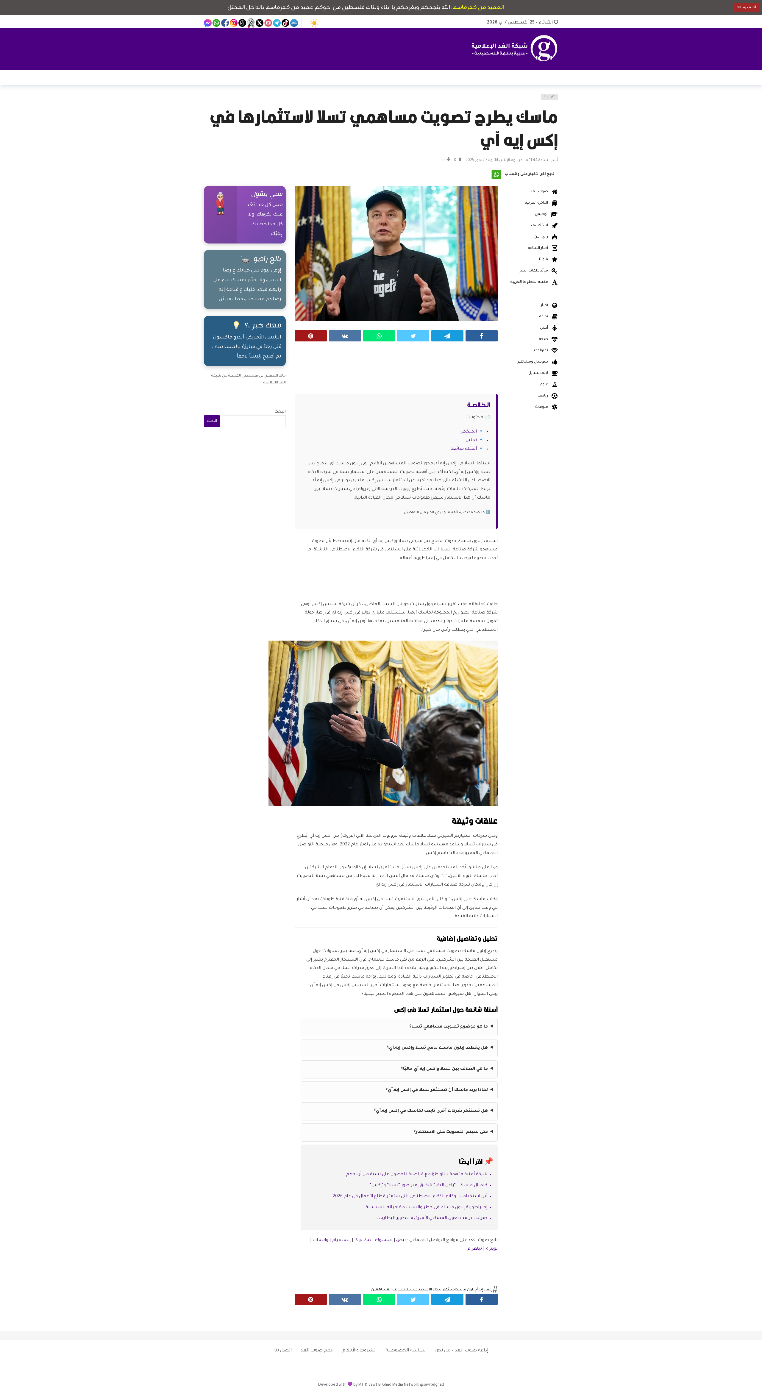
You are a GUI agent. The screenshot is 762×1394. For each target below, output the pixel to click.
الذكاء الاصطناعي (428, 1290)
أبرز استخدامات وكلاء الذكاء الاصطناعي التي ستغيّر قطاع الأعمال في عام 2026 (410, 1196)
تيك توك (362, 1240)
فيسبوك (384, 1240)
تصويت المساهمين (388, 1290)
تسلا (409, 1290)
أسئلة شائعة (463, 449)
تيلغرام (474, 1249)
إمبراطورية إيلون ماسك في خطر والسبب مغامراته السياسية (426, 1207)
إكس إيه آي (484, 1290)
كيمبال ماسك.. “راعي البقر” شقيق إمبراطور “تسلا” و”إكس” (428, 1185)
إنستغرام (341, 1240)
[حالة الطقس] (314, 23)
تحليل (471, 440)
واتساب (320, 1240)
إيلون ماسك (466, 1290)
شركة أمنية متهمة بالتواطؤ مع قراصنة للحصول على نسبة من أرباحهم (416, 1174)
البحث (280, 412)
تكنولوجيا (549, 97)
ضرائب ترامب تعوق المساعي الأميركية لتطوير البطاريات (431, 1218)
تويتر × (491, 1249)
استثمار (449, 1290)
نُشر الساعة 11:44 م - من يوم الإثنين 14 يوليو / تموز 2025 (512, 160)
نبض (401, 1240)
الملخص (468, 432)
